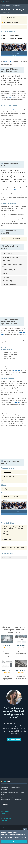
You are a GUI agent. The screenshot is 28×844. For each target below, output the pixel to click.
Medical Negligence (5, 811)
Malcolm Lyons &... (7, 670)
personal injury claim (15, 189)
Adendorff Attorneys (8, 61)
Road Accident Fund (5, 809)
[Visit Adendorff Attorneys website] (14, 509)
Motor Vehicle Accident (6, 818)
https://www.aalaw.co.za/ (11, 496)
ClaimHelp (3, 827)
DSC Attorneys (21, 645)
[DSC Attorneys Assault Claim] (21, 639)
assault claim (10, 97)
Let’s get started (15, 739)
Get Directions (7, 539)
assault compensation (18, 216)
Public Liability (4, 820)
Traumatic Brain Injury (5, 816)
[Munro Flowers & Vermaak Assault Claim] (21, 664)
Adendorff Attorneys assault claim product (14, 35)
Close (25, 829)
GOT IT (14, 841)
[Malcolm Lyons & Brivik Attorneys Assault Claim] (7, 664)
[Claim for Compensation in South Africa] (5, 2)
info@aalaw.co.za (9, 489)
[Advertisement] (14, 144)
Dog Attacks (3, 813)
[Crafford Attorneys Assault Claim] (7, 639)
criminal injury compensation (17, 110)
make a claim (16, 370)
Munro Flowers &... (21, 670)
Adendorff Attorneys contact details (12, 38)
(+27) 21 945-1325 (9, 476)
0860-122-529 (7, 472)
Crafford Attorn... (7, 645)
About (2, 829)
